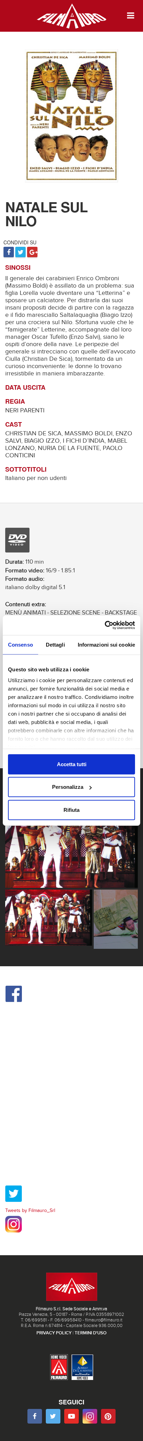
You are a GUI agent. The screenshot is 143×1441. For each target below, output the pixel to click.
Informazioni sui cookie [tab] (106, 644)
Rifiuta (71, 810)
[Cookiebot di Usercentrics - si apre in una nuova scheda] (104, 625)
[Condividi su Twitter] (20, 253)
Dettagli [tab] (55, 644)
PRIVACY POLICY (54, 1333)
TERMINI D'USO (91, 1333)
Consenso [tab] (20, 644)
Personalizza (67, 787)
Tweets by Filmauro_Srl (30, 1210)
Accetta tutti (71, 764)
